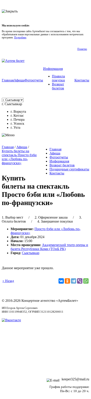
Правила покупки (58, 78)
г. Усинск (17, 123)
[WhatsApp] (86, 281)
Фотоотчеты (34, 80)
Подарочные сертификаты (69, 169)
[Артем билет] (13, 61)
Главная (8, 80)
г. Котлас (17, 115)
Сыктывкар (30, 253)
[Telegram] (73, 281)
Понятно (82, 49)
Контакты (81, 80)
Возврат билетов (58, 86)
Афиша (19, 80)
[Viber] (79, 281)
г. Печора (18, 119)
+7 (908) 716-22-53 (75, 371)
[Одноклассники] (67, 281)
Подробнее (20, 37)
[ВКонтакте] (61, 281)
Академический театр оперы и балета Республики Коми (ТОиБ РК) (49, 247)
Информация (53, 69)
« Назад (8, 281)
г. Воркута (18, 111)
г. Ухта (15, 127)
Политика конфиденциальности (45, 358)
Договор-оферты (45, 345)
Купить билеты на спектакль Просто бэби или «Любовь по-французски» (19, 157)
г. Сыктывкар (12, 104)
